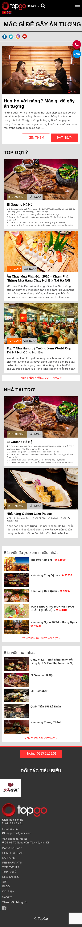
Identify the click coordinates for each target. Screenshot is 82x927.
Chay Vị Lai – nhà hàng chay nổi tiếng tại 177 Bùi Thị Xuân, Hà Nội (52, 661)
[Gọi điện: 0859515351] (76, 54)
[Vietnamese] (4, 12)
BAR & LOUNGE (12, 848)
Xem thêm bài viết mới (40, 738)
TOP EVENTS (10, 867)
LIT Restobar (39, 690)
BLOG (6, 886)
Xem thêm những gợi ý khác (40, 377)
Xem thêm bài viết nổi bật (40, 638)
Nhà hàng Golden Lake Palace (29, 514)
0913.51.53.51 (13, 823)
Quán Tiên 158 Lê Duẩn (46, 706)
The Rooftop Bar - (48, 559)
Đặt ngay (64, 137)
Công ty (7, 896)
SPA (4, 881)
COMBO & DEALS (13, 853)
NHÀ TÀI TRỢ (10, 876)
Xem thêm (36, 137)
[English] (9, 12)
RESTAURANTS (17, 197)
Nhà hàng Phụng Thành (46, 722)
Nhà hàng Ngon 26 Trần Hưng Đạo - (54, 624)
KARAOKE (8, 857)
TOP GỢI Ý (14, 268)
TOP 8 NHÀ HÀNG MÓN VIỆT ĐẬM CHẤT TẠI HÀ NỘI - (52, 608)
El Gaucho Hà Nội (20, 204)
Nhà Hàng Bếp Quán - (51, 590)
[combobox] (33, 6)
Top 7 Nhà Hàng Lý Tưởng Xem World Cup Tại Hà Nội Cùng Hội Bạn (39, 350)
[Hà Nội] (14, 5)
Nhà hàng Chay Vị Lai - (51, 575)
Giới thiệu (8, 891)
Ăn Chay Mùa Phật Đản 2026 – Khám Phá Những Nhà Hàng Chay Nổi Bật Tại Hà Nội (38, 278)
